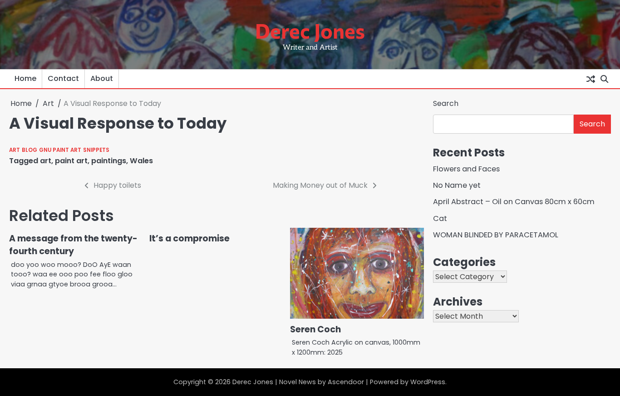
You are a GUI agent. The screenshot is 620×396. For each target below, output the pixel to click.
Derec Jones (310, 30)
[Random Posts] (590, 78)
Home (25, 78)
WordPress (427, 381)
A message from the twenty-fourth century (73, 245)
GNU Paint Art (60, 150)
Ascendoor (346, 381)
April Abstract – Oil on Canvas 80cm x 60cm (514, 201)
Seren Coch (315, 329)
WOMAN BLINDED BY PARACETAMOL (495, 235)
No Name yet (457, 185)
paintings (108, 160)
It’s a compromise (189, 238)
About (101, 78)
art (45, 160)
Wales (141, 160)
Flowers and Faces (466, 169)
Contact (63, 78)
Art (14, 150)
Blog (29, 150)
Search (445, 103)
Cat (440, 218)
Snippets (96, 150)
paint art (71, 160)
